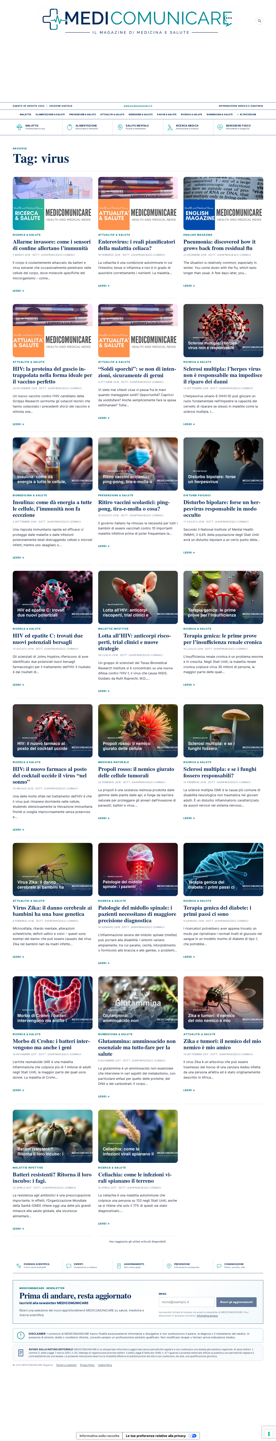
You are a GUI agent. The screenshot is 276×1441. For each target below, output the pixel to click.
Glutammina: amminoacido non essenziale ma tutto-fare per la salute (137, 1047)
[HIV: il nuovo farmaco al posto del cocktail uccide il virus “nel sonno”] (53, 730)
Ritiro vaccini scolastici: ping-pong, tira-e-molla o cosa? (134, 505)
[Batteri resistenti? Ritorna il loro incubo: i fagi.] (53, 1136)
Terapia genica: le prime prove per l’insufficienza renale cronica (222, 638)
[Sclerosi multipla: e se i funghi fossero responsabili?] (223, 730)
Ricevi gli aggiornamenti (236, 1302)
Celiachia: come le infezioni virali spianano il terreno (135, 1177)
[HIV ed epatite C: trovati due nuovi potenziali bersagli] (53, 597)
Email (163, 1293)
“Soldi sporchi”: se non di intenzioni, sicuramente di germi (137, 371)
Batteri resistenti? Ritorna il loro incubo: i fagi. (52, 1177)
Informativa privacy (207, 1315)
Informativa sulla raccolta (99, 1436)
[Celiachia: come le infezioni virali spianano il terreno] (138, 1136)
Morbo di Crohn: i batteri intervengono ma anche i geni (51, 1044)
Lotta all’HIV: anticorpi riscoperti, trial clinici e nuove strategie (134, 641)
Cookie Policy (105, 1365)
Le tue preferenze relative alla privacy (156, 1436)
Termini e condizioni (66, 1365)
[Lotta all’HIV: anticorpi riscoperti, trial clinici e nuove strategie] (138, 597)
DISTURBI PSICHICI (197, 495)
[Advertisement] (138, 72)
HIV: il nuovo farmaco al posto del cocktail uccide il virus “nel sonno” (50, 775)
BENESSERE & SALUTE (140, 114)
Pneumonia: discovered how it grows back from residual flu (219, 244)
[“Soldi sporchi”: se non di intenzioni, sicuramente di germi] (138, 330)
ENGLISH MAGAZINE (197, 234)
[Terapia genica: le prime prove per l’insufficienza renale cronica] (223, 597)
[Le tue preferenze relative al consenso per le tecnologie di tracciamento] (269, 1434)
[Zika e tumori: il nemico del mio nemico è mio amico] (223, 1002)
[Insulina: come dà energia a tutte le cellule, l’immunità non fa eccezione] (53, 464)
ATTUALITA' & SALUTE (112, 114)
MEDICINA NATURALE (113, 762)
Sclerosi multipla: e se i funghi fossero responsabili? (219, 772)
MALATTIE (25, 114)
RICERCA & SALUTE (191, 114)
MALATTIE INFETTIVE (113, 628)
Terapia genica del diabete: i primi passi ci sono (217, 910)
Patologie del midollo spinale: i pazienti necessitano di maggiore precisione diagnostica (137, 913)
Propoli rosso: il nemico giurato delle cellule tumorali (136, 772)
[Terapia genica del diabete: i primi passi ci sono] (223, 869)
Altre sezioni (248, 114)
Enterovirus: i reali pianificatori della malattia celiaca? (136, 244)
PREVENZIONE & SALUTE (82, 114)
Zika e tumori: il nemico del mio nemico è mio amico (222, 1044)
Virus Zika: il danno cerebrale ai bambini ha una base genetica (52, 910)
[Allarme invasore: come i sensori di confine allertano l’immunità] (53, 203)
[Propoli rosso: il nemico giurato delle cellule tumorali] (138, 730)
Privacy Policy (87, 1365)
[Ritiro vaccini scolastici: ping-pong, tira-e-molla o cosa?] (138, 464)
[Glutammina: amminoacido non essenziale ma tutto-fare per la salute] (138, 1002)
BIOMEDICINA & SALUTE (220, 114)
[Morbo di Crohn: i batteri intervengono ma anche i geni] (53, 1002)
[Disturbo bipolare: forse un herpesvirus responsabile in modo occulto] (223, 464)
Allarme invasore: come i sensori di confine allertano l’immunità (52, 244)
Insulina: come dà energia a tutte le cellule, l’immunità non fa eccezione (52, 508)
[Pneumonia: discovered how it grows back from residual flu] (223, 203)
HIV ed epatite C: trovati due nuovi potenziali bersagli (48, 638)
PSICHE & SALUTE (166, 114)
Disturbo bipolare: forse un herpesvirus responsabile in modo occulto (221, 508)
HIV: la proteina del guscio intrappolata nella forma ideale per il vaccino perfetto (52, 374)
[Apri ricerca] (259, 21)
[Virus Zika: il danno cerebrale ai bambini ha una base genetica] (53, 869)
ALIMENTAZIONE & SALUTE (50, 114)
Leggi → (18, 290)
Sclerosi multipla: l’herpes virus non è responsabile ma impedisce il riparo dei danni (222, 374)
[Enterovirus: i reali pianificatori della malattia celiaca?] (138, 203)
